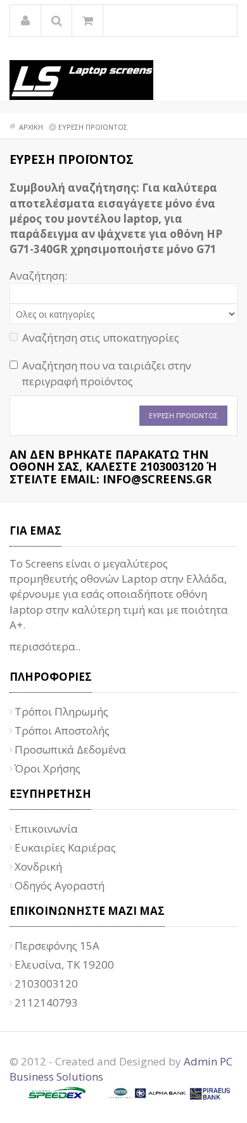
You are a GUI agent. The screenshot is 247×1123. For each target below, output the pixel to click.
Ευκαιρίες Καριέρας (65, 847)
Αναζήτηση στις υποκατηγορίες (100, 337)
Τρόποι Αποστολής (62, 730)
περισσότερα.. (45, 646)
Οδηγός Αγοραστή (59, 885)
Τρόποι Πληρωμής (61, 711)
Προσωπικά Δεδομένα (70, 749)
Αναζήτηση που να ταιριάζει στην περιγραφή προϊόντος (106, 373)
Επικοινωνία (46, 828)
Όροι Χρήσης (47, 768)
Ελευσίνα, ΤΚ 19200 (64, 964)
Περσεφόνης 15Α (57, 945)
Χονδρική (38, 866)
